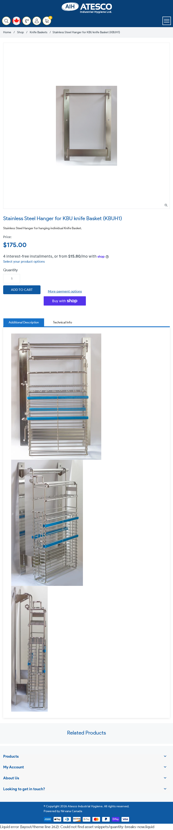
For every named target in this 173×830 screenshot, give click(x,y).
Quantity (10, 270)
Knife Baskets (38, 32)
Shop (20, 32)
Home (7, 32)
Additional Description (24, 322)
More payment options (65, 291)
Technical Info (62, 322)
